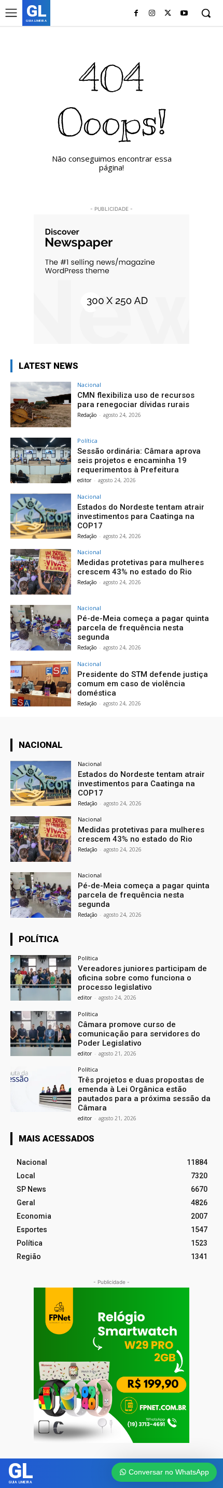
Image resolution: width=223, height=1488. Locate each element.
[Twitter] (168, 14)
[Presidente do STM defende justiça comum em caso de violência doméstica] (40, 683)
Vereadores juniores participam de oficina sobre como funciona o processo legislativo (142, 978)
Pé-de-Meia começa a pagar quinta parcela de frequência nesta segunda (143, 628)
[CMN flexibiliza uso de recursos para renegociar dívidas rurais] (40, 404)
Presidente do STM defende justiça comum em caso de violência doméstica (142, 684)
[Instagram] (152, 14)
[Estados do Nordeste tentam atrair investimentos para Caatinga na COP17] (40, 516)
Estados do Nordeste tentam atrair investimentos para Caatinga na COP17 (140, 516)
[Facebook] (136, 14)
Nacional (89, 384)
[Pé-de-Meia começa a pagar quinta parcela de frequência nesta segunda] (40, 628)
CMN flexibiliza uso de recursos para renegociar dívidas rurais (135, 400)
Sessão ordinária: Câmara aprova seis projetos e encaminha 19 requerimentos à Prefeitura (139, 460)
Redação (86, 414)
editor (84, 480)
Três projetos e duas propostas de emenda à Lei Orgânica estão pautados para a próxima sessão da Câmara (144, 1094)
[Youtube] (184, 14)
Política (87, 440)
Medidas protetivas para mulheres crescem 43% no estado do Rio (140, 567)
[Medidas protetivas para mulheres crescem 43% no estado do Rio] (40, 572)
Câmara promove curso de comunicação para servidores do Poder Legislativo (139, 1034)
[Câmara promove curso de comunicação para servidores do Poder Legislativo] (40, 1034)
